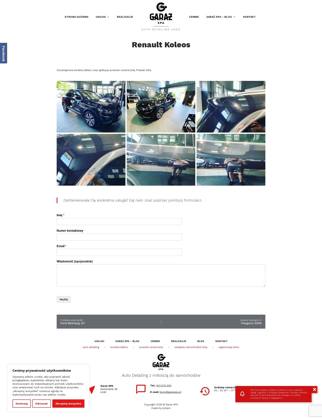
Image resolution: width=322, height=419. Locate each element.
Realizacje (125, 16)
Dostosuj (22, 403)
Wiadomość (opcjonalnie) (75, 261)
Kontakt (249, 16)
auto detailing (91, 347)
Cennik (194, 16)
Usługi (101, 16)
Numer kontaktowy (70, 230)
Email (61, 246)
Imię (60, 215)
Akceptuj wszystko (68, 403)
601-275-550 (164, 385)
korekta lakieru (119, 347)
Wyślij (64, 299)
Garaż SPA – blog (219, 16)
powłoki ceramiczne (151, 347)
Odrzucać (41, 403)
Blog (200, 341)
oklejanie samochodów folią (190, 347)
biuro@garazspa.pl (170, 392)
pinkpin (166, 408)
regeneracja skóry (229, 347)
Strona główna (76, 16)
